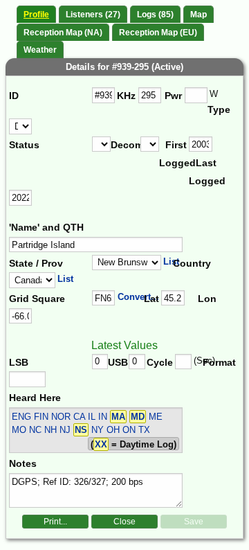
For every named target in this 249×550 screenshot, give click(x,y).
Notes (23, 463)
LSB (18, 362)
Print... (55, 521)
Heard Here (35, 397)
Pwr (173, 95)
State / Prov (36, 263)
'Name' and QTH (46, 227)
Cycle (160, 362)
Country (190, 263)
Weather (40, 50)
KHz (126, 95)
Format (215, 362)
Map (198, 14)
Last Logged (204, 171)
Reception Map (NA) (63, 32)
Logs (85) (155, 14)
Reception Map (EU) (158, 32)
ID (14, 95)
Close (124, 521)
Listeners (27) (93, 14)
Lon (207, 298)
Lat (151, 298)
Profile (36, 14)
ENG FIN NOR (41, 416)
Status (24, 144)
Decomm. (125, 144)
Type (219, 109)
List (171, 261)
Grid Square (37, 298)
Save (193, 521)
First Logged (174, 153)
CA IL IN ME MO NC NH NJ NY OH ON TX (87, 423)
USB (118, 362)
